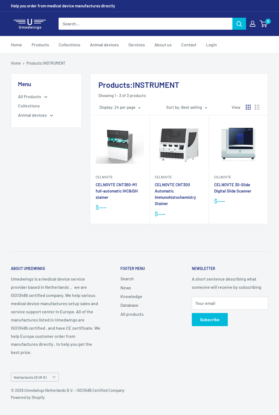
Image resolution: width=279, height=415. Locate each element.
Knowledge (131, 296)
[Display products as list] (257, 107)
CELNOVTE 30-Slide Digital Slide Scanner (232, 187)
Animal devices (104, 44)
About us (163, 44)
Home (16, 44)
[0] (263, 23)
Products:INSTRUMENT (45, 63)
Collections (69, 44)
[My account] (252, 24)
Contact (188, 44)
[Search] (239, 24)
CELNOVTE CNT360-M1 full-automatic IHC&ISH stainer (117, 191)
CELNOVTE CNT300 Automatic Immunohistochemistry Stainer (175, 194)
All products (132, 314)
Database (129, 305)
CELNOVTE (104, 177)
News (125, 287)
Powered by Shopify (28, 397)
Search (127, 278)
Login (211, 44)
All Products (30, 96)
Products (40, 44)
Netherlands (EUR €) (30, 377)
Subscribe (210, 319)
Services (136, 44)
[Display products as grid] (248, 107)
